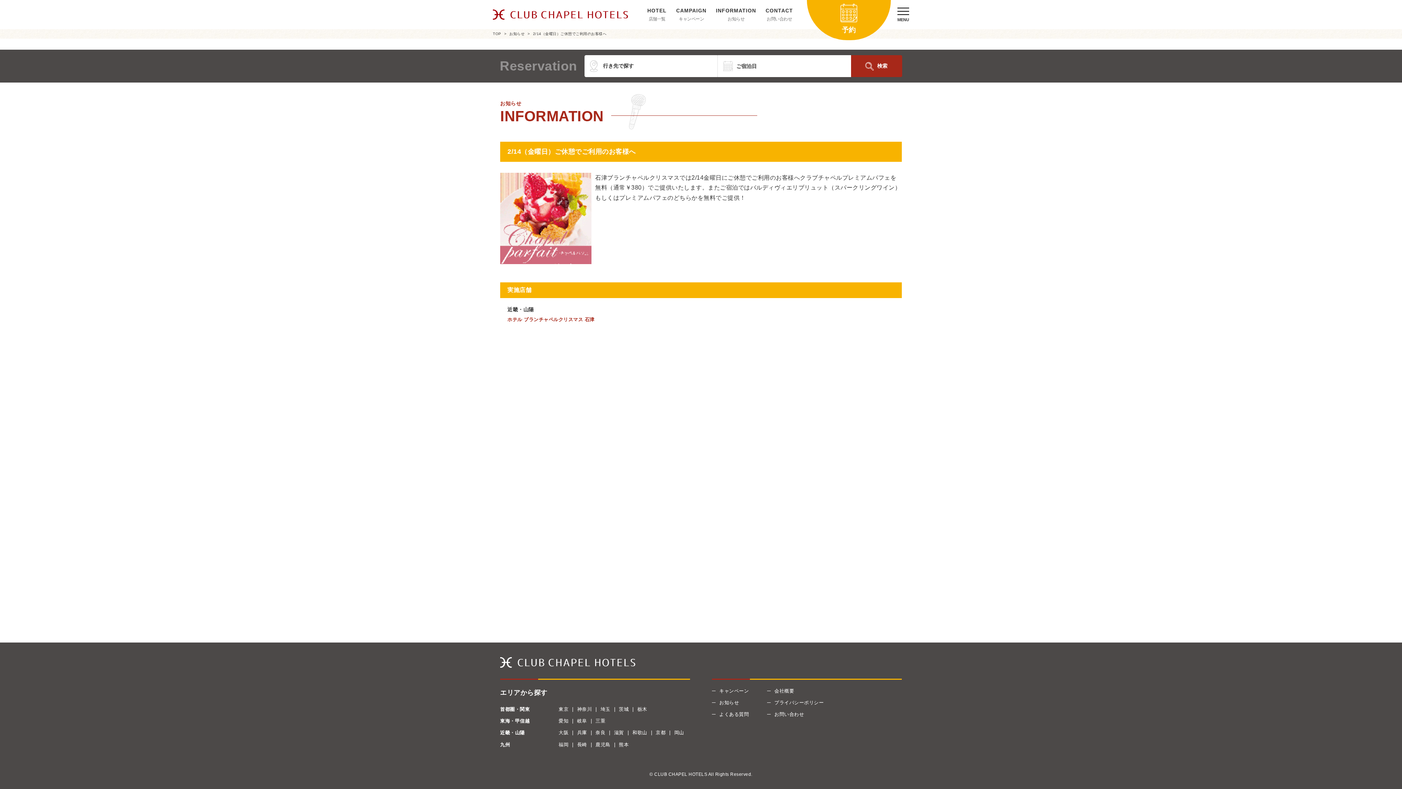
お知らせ (736, 19)
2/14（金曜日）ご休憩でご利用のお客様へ (570, 34)
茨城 (624, 709)
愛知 (563, 721)
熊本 (624, 744)
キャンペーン (691, 19)
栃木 (642, 709)
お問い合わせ (779, 19)
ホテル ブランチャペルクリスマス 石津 (551, 319)
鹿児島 (602, 744)
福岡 (563, 744)
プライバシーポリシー (799, 702)
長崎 (582, 744)
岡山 (679, 732)
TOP (497, 34)
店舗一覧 (657, 19)
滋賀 (619, 732)
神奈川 (584, 709)
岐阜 (582, 721)
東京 (563, 709)
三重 (600, 721)
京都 (661, 732)
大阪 (563, 732)
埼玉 (605, 709)
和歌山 (639, 732)
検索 (882, 66)
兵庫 (582, 732)
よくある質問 (734, 714)
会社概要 (784, 691)
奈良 (600, 732)
